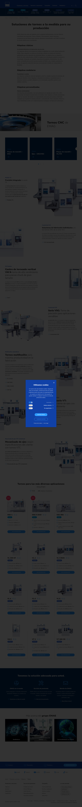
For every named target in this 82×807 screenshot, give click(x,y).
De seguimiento (48, 408)
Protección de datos (38, 423)
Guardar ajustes (41, 419)
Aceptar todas (41, 414)
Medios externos (48, 405)
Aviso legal (46, 423)
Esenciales (49, 402)
